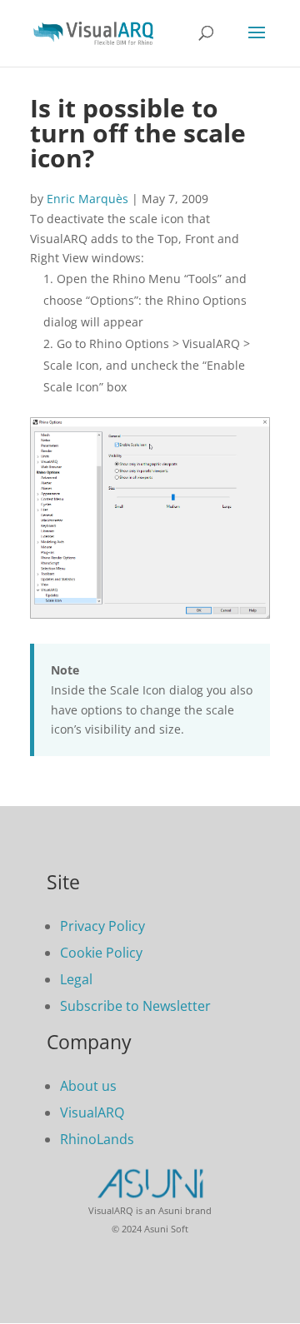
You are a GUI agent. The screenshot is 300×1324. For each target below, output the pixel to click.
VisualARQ (92, 1112)
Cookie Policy (101, 952)
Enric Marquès (87, 199)
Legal (76, 979)
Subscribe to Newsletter (135, 1006)
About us (88, 1086)
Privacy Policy (102, 926)
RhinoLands (97, 1139)
